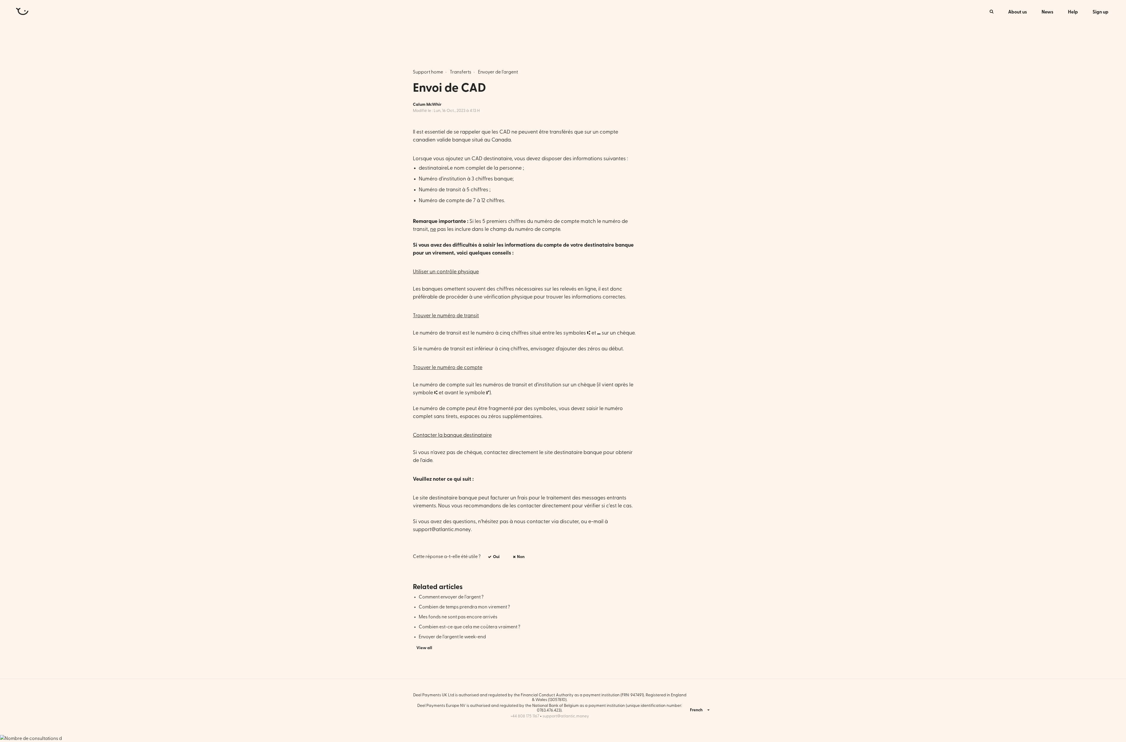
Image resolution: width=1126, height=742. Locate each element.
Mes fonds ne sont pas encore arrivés (458, 617)
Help (1073, 12)
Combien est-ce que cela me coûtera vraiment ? (469, 627)
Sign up (1100, 12)
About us (1017, 12)
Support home (428, 72)
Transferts (460, 72)
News (1047, 12)
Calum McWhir (427, 105)
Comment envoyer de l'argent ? (451, 597)
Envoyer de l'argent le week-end (452, 636)
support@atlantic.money (442, 529)
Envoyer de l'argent (498, 72)
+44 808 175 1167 (525, 716)
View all (424, 648)
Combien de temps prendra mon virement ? (464, 607)
